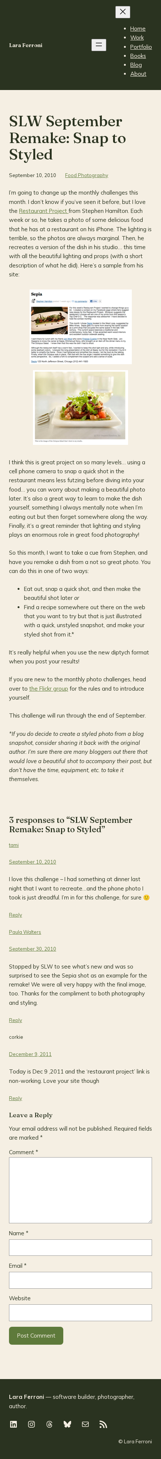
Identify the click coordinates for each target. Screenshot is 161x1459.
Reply (15, 915)
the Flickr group (48, 688)
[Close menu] (122, 12)
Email (18, 1265)
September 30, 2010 (32, 949)
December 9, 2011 (30, 1054)
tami (14, 845)
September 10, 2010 (32, 862)
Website (20, 1298)
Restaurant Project (44, 210)
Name (18, 1233)
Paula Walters (25, 932)
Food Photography (86, 175)
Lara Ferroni (25, 45)
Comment (23, 1152)
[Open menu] (98, 45)
